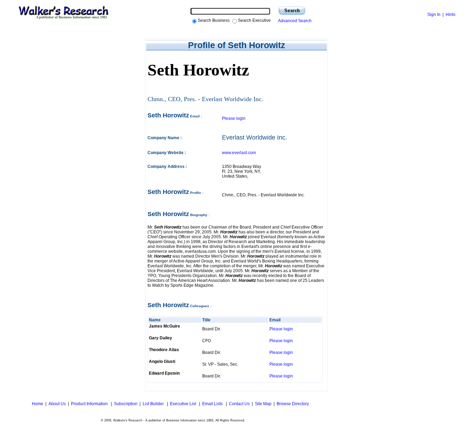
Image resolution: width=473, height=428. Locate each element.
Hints (450, 14)
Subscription (125, 403)
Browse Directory (293, 403)
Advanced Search (294, 20)
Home (37, 403)
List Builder (154, 403)
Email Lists (213, 403)
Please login (234, 118)
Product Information (90, 403)
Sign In (433, 14)
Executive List (183, 403)
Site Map (263, 403)
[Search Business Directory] (292, 11)
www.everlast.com (239, 152)
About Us (57, 403)
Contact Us (239, 403)
